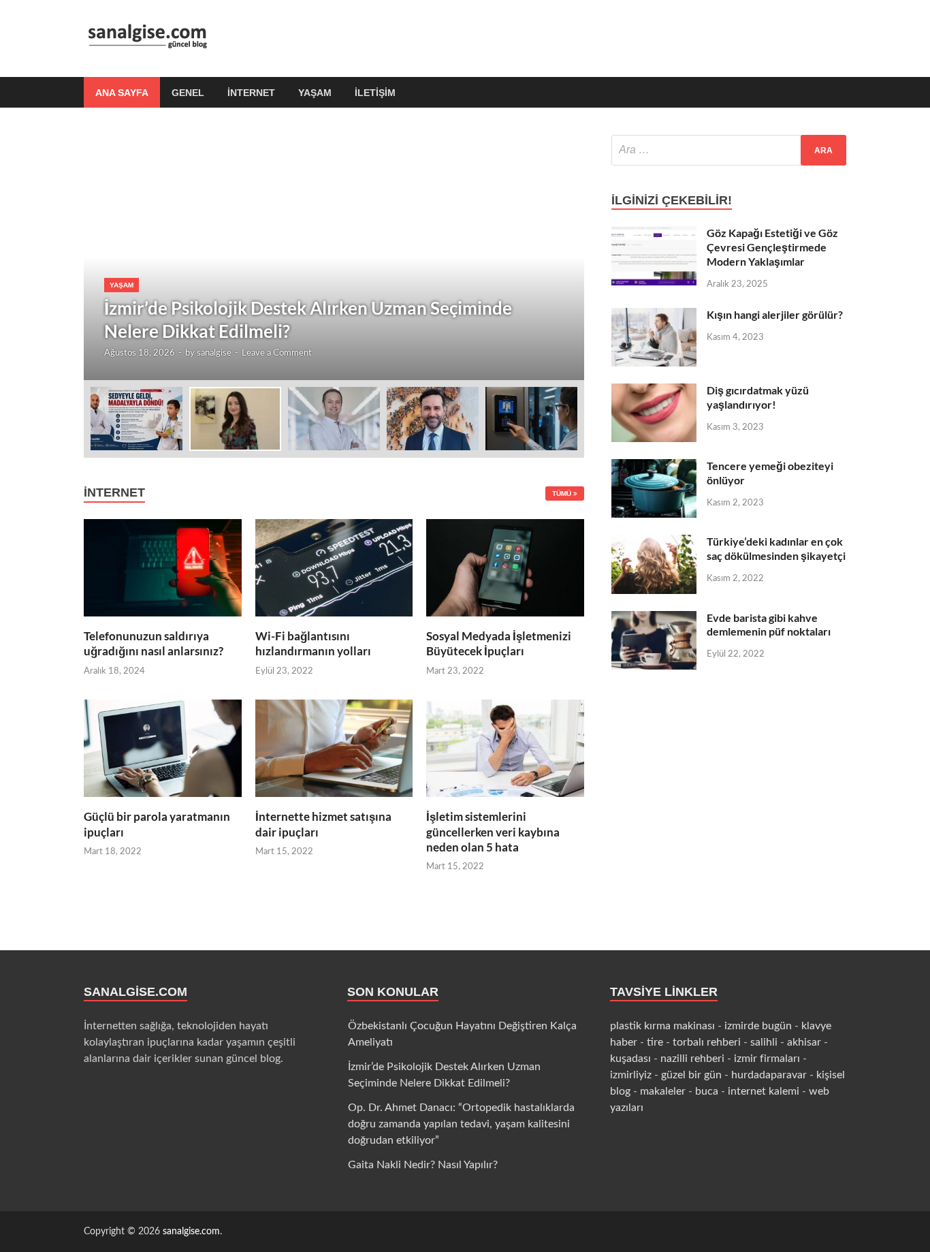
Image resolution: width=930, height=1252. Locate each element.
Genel (188, 92)
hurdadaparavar (769, 1074)
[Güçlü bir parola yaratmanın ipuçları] (163, 801)
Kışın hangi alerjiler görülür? (775, 314)
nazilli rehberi (692, 1058)
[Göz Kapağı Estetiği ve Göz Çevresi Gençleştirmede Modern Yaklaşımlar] (653, 234)
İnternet (251, 92)
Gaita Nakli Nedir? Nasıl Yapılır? (423, 1164)
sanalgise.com (191, 1231)
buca (706, 1091)
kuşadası (630, 1058)
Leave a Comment (277, 353)
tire (655, 1042)
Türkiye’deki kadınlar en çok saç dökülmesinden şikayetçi (776, 548)
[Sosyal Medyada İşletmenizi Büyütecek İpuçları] (505, 620)
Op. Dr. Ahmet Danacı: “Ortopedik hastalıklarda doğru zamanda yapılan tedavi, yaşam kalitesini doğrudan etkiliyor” (461, 1124)
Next (561, 257)
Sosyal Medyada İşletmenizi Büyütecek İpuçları (498, 643)
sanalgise (214, 353)
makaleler (663, 1091)
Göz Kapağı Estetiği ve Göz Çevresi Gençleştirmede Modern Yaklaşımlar (772, 247)
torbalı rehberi (707, 1042)
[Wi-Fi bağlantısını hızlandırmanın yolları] (334, 620)
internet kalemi (763, 1091)
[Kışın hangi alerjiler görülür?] (653, 316)
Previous (106, 257)
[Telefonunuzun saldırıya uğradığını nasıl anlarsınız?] (163, 620)
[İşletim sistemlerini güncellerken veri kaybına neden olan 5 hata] (505, 801)
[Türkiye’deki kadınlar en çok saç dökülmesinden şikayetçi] (653, 542)
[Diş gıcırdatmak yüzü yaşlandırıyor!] (653, 391)
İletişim (375, 92)
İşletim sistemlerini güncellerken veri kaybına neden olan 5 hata (493, 831)
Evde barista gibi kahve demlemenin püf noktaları (769, 624)
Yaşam (315, 92)
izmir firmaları (767, 1058)
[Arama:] (728, 150)
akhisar (804, 1042)
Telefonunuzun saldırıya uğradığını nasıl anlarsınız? (153, 643)
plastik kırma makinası (662, 1025)
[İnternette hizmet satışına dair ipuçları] (334, 801)
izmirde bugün (758, 1025)
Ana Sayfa (121, 92)
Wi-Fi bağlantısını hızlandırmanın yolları (313, 643)
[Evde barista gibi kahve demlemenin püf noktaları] (653, 619)
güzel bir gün (691, 1074)
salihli (763, 1042)
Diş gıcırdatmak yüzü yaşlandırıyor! (758, 397)
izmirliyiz (631, 1074)
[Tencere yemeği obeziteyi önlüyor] (653, 467)
